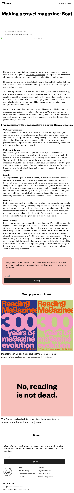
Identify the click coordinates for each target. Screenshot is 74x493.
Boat (55, 94)
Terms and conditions (27, 474)
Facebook (14, 34)
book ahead (12, 117)
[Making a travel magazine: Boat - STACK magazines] (6, 3)
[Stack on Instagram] (4, 484)
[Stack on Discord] (10, 484)
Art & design (47, 357)
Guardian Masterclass (35, 74)
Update (38, 422)
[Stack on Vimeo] (7, 484)
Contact (41, 467)
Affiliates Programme (45, 477)
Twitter (20, 34)
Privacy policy (24, 471)
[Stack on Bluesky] (13, 484)
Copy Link (28, 34)
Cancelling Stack (44, 474)
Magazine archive (44, 471)
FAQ (21, 467)
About (21, 477)
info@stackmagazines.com (13, 487)
